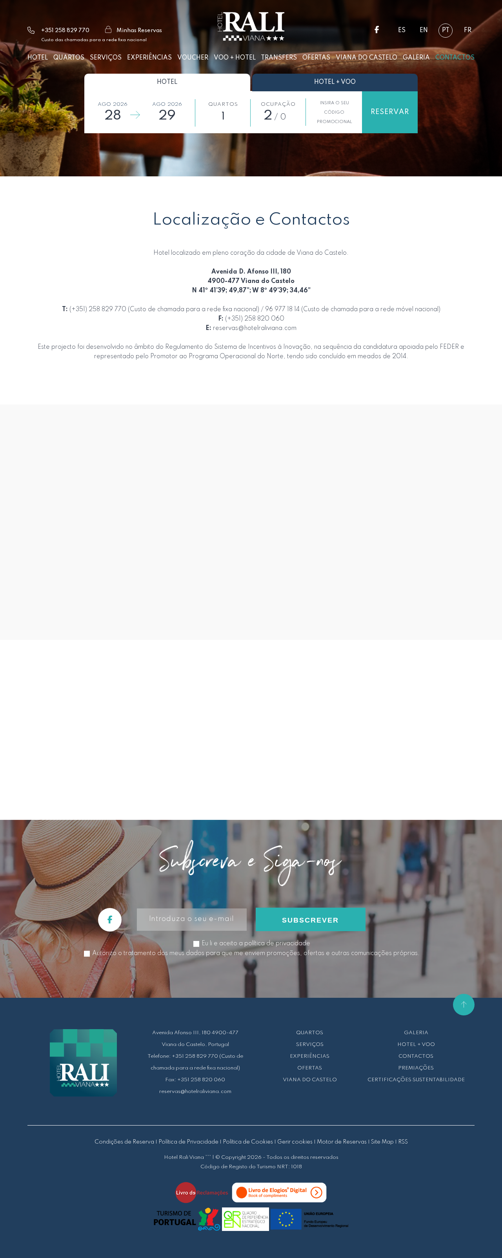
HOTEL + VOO (416, 1044)
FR (467, 30)
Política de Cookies (248, 1142)
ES (402, 30)
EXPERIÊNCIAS (309, 1056)
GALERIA (416, 1032)
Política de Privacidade (188, 1142)
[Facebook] (377, 30)
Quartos (223, 104)
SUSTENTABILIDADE (439, 1079)
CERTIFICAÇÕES (389, 1079)
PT (445, 30)
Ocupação (278, 104)
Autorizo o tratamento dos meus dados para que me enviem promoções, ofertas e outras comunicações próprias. (256, 953)
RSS (403, 1142)
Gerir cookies (295, 1142)
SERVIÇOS (310, 1044)
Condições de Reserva (124, 1142)
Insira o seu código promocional (334, 112)
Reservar (390, 112)
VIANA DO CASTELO (310, 1079)
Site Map (382, 1142)
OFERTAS (309, 1068)
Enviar (450, 591)
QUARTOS (309, 1032)
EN (424, 30)
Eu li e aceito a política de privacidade (217, 589)
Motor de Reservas (342, 1142)
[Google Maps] (251, 728)
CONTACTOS (415, 1056)
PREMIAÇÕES (416, 1068)
